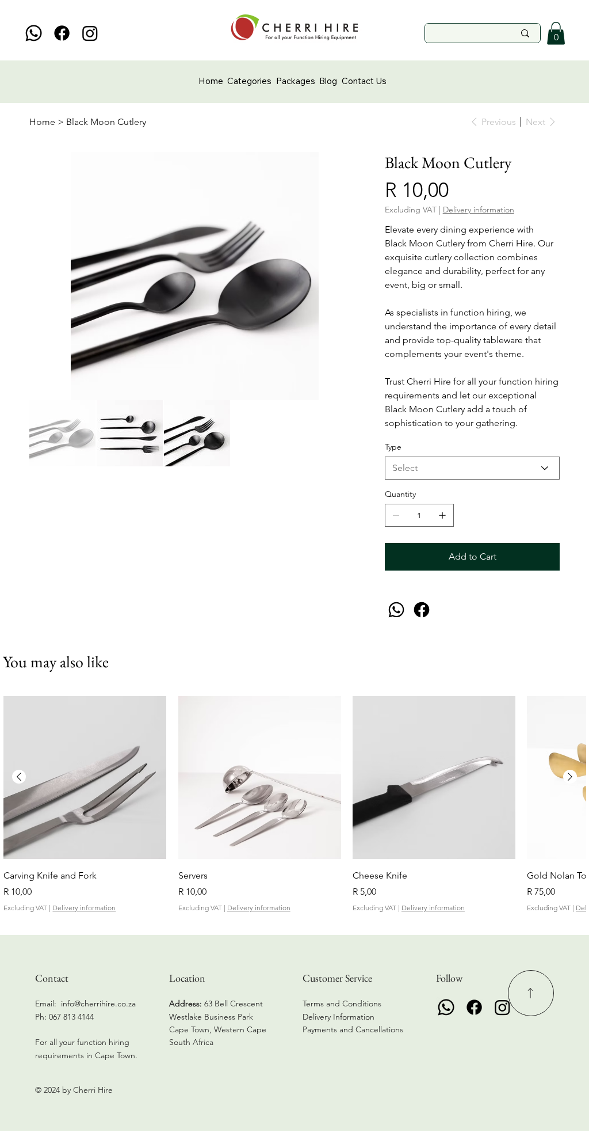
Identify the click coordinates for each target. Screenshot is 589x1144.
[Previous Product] (19, 777)
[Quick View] (84, 777)
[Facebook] (62, 33)
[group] (294, 804)
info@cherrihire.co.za (98, 1003)
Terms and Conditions (342, 1003)
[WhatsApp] (396, 609)
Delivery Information (338, 1017)
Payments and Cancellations (354, 1029)
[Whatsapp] (34, 33)
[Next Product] (570, 777)
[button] (555, 33)
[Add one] (442, 515)
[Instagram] (90, 33)
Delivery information (84, 907)
